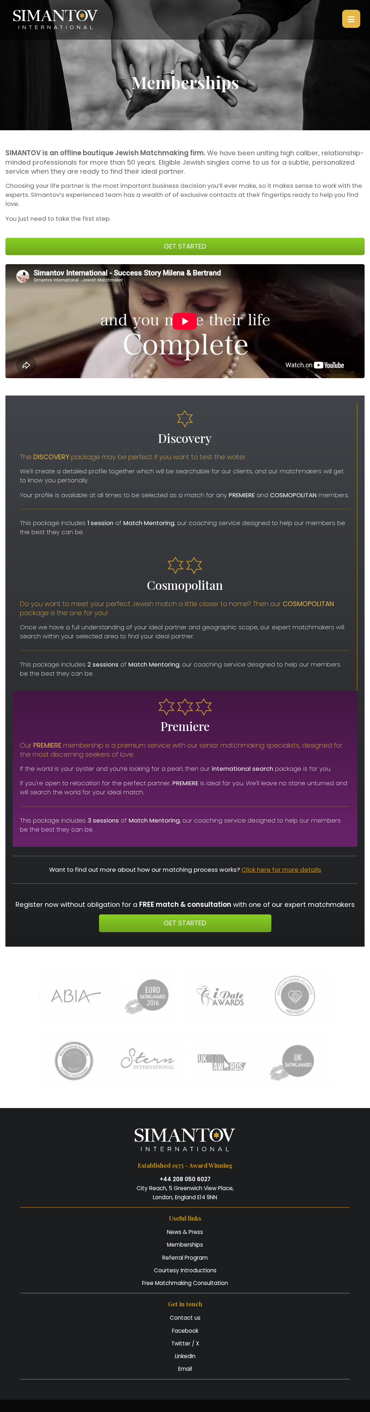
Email (185, 1369)
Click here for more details (281, 869)
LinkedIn (185, 1356)
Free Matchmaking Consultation (185, 1283)
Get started (185, 246)
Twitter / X (185, 1343)
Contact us (185, 1318)
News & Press (185, 1232)
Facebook (185, 1331)
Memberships (185, 1244)
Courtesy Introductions (185, 1270)
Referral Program (185, 1257)
